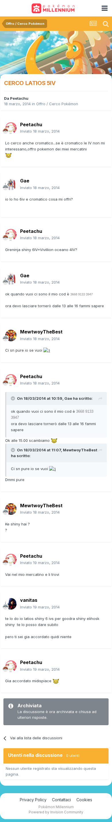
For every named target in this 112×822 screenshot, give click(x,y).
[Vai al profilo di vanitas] (11, 604)
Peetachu (19, 98)
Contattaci (61, 799)
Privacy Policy (33, 799)
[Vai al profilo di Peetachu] (11, 128)
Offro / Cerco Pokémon (57, 103)
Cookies (84, 799)
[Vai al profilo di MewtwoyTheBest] (11, 335)
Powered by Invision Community (56, 812)
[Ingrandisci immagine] (8, 154)
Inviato (40, 131)
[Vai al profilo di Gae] (11, 184)
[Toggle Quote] (13, 398)
